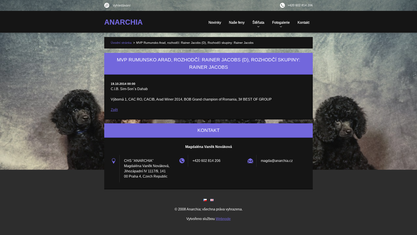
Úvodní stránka (121, 42)
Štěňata (258, 22)
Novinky (214, 22)
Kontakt (303, 22)
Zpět (114, 110)
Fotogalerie (281, 22)
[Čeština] (205, 200)
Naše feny (237, 22)
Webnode (223, 219)
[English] (212, 200)
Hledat (106, 5)
